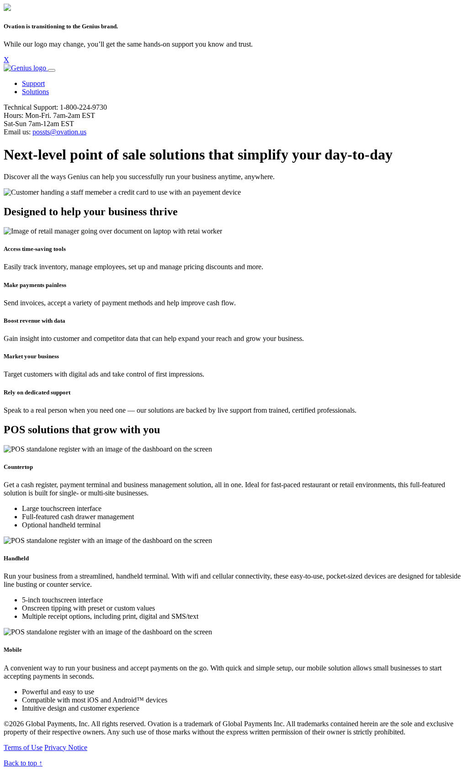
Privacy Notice (65, 747)
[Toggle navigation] (51, 70)
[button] (33, 83)
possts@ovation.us (59, 132)
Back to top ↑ (23, 763)
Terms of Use (23, 747)
